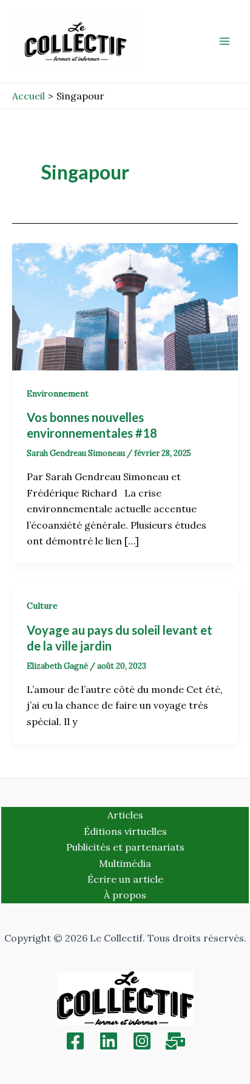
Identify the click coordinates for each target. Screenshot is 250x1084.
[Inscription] (175, 1041)
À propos (125, 895)
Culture (42, 605)
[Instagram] (142, 1041)
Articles (125, 815)
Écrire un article (125, 879)
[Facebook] (75, 1041)
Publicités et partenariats (125, 847)
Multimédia (125, 863)
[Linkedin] (108, 1041)
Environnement (58, 393)
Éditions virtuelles (125, 831)
